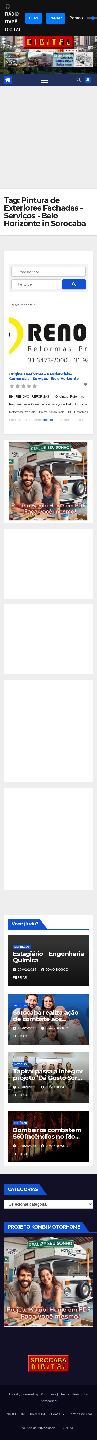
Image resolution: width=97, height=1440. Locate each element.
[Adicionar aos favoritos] (86, 384)
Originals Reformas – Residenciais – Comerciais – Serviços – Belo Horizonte (44, 376)
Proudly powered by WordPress (33, 1394)
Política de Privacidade (38, 1428)
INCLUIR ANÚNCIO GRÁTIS (42, 1414)
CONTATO (68, 1428)
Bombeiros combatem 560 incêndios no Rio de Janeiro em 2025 (47, 1136)
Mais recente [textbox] (22, 305)
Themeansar (48, 1401)
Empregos (22, 946)
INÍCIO (10, 1414)
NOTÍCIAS (20, 1005)
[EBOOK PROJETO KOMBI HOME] (48, 481)
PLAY (33, 18)
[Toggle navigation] (44, 80)
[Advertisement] (48, 137)
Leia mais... (49, 420)
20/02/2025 (28, 969)
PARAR (55, 18)
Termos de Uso (80, 1414)
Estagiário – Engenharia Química (48, 957)
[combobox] (24, 304)
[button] (79, 80)
